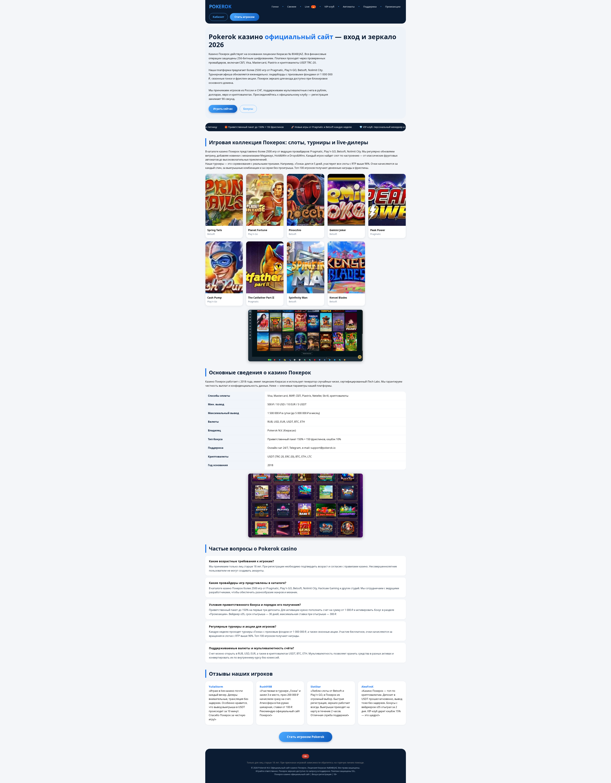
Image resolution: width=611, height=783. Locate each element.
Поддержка (370, 6)
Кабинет (218, 17)
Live (310, 6)
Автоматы (349, 6)
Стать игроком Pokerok (305, 737)
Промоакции (392, 6)
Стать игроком (245, 17)
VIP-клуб (329, 6)
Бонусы (248, 109)
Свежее (291, 6)
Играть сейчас (223, 109)
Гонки (275, 6)
